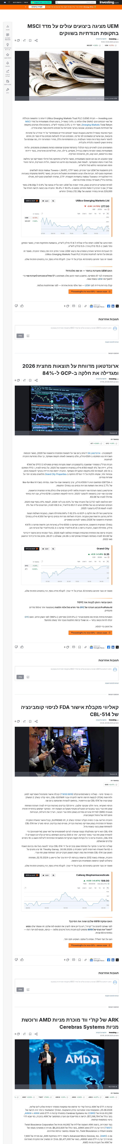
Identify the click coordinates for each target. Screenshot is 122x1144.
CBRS (92, 1113)
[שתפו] (36, 40)
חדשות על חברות (101, 39)
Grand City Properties (55, 474)
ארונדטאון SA (94, 453)
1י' (107, 213)
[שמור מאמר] (30, 40)
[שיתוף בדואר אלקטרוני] (73, 305)
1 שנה (90, 213)
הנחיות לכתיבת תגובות (112, 342)
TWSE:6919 (67, 794)
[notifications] (9, 2)
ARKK (36, 1113)
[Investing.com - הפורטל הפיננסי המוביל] (109, 2)
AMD (103, 1136)
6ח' (95, 213)
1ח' (99, 213)
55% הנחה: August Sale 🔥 (41, 2)
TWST (108, 1128)
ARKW (28, 1113)
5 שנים (84, 213)
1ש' (104, 213)
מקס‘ (78, 213)
